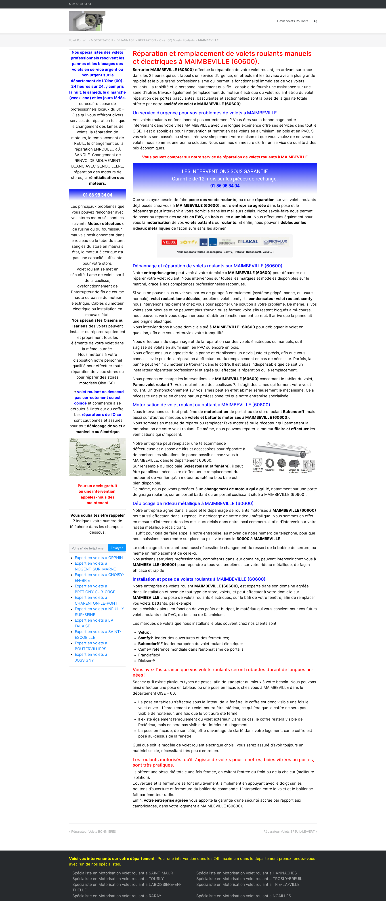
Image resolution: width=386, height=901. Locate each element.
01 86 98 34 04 (81, 4)
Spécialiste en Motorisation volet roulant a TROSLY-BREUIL (249, 878)
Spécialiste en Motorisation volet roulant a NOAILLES (243, 896)
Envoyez (117, 548)
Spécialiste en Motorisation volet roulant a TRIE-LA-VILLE (248, 884)
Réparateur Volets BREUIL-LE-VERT (289, 831)
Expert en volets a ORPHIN (99, 557)
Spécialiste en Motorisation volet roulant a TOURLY (118, 878)
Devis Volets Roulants (292, 21)
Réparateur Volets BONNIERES (93, 831)
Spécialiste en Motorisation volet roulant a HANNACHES (246, 873)
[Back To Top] (374, 890)
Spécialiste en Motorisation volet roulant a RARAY (116, 896)
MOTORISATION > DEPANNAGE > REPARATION (123, 40)
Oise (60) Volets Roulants (177, 40)
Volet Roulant (78, 40)
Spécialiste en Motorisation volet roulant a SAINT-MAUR (122, 873)
